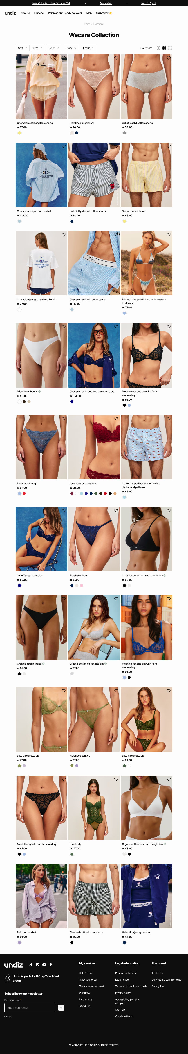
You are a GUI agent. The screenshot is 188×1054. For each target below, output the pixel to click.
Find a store (85, 999)
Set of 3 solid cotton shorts (137, 122)
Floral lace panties (80, 755)
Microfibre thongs (27, 391)
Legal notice (122, 979)
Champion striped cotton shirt (34, 211)
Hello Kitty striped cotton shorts (88, 211)
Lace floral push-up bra (83, 483)
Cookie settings (124, 1016)
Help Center (85, 973)
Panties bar (106, 3)
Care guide (158, 986)
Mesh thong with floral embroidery (36, 844)
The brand (157, 973)
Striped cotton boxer (134, 211)
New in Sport (148, 3)
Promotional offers (125, 973)
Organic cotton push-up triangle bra (142, 575)
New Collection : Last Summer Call (51, 3)
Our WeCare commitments (166, 979)
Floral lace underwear (82, 122)
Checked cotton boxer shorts (86, 932)
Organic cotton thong (29, 663)
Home (87, 24)
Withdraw (84, 992)
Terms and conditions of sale (131, 986)
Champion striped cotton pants (87, 299)
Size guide (84, 1005)
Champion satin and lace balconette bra (92, 391)
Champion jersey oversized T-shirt (36, 299)
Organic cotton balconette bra (87, 663)
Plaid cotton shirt (26, 932)
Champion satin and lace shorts (35, 122)
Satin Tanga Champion (30, 575)
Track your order (88, 979)
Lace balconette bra (28, 755)
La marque (98, 24)
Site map (120, 1009)
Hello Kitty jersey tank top (136, 932)
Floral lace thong (26, 483)
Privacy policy (123, 992)
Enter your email (12, 1000)
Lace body (75, 844)
